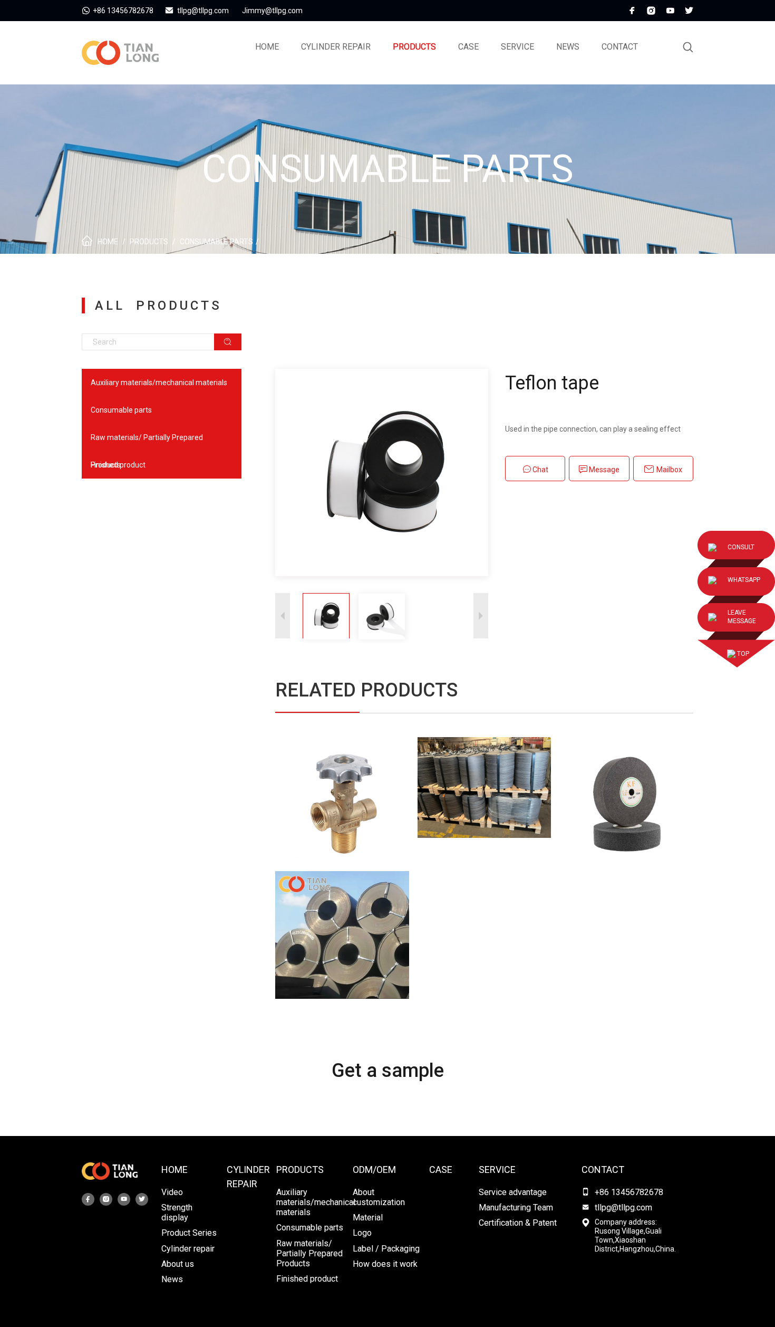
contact (603, 1169)
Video (172, 1192)
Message (603, 469)
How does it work (385, 1264)
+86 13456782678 (629, 1192)
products (414, 47)
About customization (379, 1197)
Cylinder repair (336, 47)
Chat (539, 469)
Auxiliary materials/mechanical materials (159, 382)
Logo (362, 1233)
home (267, 47)
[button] (480, 616)
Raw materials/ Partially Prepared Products (147, 442)
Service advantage (513, 1192)
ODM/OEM (374, 1169)
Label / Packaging (386, 1249)
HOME (174, 1169)
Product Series (189, 1233)
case (468, 47)
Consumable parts (216, 241)
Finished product (118, 465)
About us (177, 1264)
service (517, 47)
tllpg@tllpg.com (623, 1207)
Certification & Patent (518, 1223)
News (567, 47)
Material (368, 1218)
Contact (620, 47)
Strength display (176, 1212)
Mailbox (668, 469)
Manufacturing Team (516, 1207)
